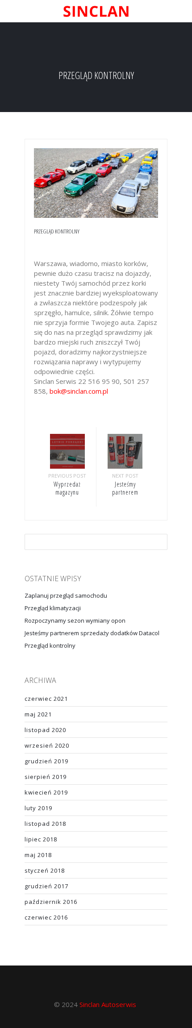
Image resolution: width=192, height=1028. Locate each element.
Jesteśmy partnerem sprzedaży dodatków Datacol (92, 633)
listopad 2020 (45, 730)
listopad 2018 (45, 824)
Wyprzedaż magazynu (67, 488)
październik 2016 (51, 902)
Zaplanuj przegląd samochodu (66, 595)
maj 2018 (38, 855)
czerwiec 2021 (46, 699)
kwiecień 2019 (46, 792)
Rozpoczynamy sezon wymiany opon (75, 620)
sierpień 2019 (46, 777)
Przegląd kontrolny (50, 645)
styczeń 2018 (45, 870)
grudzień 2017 (46, 886)
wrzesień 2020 (47, 745)
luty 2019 (38, 808)
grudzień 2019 (46, 761)
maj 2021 (38, 714)
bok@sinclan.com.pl (79, 391)
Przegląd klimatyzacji (53, 608)
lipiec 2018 (41, 839)
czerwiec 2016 (46, 917)
